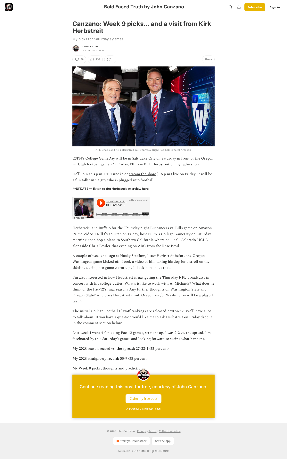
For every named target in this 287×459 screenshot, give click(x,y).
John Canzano (90, 46)
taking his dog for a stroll (177, 261)
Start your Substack (133, 441)
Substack (124, 451)
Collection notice (170, 431)
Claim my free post (143, 398)
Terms (153, 431)
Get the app (163, 441)
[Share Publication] (239, 7)
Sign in (275, 7)
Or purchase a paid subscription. (143, 408)
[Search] (230, 7)
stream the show (142, 174)
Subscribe (255, 7)
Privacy (141, 431)
